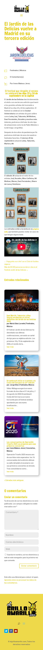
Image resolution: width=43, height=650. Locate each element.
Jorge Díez (14, 385)
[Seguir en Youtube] (16, 631)
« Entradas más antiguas (14, 480)
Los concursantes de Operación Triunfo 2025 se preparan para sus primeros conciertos (21, 444)
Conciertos (30, 448)
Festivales (14, 70)
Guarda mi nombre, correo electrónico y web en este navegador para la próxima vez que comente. (21, 557)
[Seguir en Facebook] (11, 631)
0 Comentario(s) (17, 77)
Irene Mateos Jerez (21, 83)
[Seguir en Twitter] (6, 631)
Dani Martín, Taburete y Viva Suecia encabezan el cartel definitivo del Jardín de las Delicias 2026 (21, 318)
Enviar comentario (29, 566)
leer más (10, 347)
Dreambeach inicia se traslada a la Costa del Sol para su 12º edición (21, 381)
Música (23, 70)
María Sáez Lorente (17, 323)
